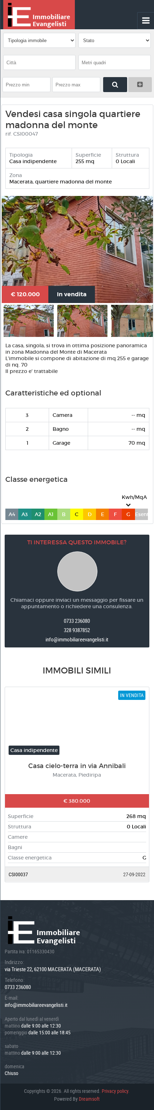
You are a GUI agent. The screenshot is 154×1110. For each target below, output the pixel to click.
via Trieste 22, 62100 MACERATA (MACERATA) (53, 969)
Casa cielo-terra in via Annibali (77, 766)
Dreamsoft (89, 1098)
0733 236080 (77, 620)
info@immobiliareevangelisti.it (76, 639)
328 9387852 (77, 630)
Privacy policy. (116, 1091)
